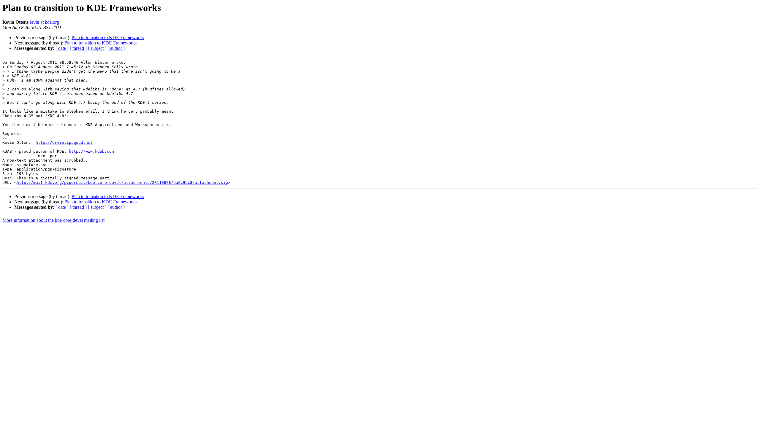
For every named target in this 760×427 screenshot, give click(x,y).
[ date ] (62, 48)
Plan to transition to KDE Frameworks (108, 37)
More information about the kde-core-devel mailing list (53, 220)
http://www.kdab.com (91, 151)
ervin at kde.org (44, 22)
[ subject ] (97, 48)
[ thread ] (78, 48)
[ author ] (116, 48)
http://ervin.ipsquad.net (64, 142)
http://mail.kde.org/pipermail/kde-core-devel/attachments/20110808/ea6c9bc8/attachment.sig (122, 182)
